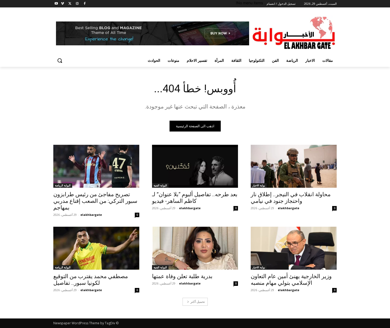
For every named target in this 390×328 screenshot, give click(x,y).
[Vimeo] (62, 4)
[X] (70, 4)
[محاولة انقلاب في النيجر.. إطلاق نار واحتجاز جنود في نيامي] (294, 166)
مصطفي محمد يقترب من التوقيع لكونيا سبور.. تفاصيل (90, 279)
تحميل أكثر (197, 301)
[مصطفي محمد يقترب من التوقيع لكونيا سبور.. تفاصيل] (96, 248)
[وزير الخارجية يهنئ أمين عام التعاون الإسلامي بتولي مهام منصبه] (294, 248)
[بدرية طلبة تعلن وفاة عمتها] (195, 248)
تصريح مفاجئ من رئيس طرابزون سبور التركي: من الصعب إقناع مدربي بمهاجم (95, 201)
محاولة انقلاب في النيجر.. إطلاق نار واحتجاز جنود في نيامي (291, 197)
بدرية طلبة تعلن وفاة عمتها (182, 276)
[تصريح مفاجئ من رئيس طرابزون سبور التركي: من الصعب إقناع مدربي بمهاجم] (96, 166)
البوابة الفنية (160, 185)
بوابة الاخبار (258, 185)
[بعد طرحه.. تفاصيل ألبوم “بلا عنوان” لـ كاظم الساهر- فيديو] (195, 166)
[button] (59, 60)
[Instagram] (77, 4)
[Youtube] (56, 4)
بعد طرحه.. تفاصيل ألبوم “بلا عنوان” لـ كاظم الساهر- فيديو (194, 197)
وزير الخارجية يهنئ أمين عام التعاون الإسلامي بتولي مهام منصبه (291, 279)
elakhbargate (288, 208)
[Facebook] (84, 4)
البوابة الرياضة (63, 185)
